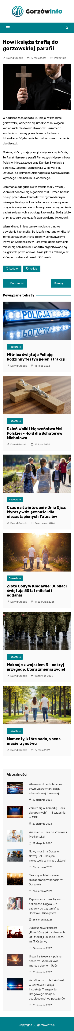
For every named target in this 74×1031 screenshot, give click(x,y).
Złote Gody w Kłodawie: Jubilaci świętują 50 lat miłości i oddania (37, 590)
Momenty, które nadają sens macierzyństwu (34, 741)
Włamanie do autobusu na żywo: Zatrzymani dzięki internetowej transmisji (45, 788)
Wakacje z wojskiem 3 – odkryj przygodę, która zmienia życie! (36, 667)
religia (34, 268)
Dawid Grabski (14, 57)
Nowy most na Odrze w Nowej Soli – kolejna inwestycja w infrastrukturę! (47, 856)
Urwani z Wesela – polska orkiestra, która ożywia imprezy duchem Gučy (45, 961)
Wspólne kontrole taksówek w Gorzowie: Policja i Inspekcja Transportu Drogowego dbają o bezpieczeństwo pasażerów (47, 989)
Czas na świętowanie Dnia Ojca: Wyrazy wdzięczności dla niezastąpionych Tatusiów (36, 512)
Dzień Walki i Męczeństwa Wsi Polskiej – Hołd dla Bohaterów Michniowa (34, 433)
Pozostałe (60, 57)
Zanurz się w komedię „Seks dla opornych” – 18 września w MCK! (47, 812)
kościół (14, 268)
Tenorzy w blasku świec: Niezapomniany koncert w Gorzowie (46, 880)
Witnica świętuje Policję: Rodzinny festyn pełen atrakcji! (37, 356)
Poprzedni (17, 283)
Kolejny (59, 283)
